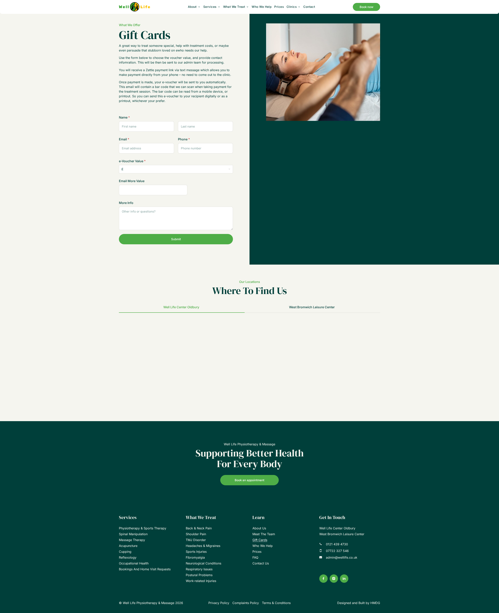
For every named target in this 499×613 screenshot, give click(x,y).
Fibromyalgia (195, 557)
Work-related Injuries (201, 581)
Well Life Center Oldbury (337, 528)
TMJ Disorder (196, 540)
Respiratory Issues (199, 569)
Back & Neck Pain (199, 528)
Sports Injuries (196, 552)
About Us (259, 528)
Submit (176, 239)
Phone (184, 139)
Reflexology (127, 557)
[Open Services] (219, 7)
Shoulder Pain (196, 534)
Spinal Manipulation (133, 534)
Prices (256, 552)
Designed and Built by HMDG (358, 603)
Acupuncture (128, 546)
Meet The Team (263, 534)
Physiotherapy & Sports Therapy (142, 528)
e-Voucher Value (132, 161)
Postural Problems (199, 575)
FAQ (255, 557)
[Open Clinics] (299, 7)
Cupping (125, 552)
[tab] (182, 307)
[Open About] (199, 7)
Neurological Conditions (203, 563)
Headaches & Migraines (203, 546)
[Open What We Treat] (247, 7)
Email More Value (131, 181)
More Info (126, 203)
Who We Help (262, 546)
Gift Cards (259, 540)
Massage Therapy (132, 540)
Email (124, 139)
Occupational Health (134, 563)
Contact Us (260, 563)
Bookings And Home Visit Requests (145, 569)
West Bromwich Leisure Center (341, 534)
